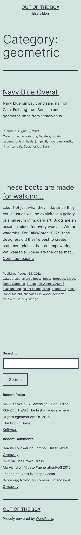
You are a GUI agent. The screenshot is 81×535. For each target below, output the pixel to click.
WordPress (44, 519)
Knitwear (10, 430)
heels (71, 289)
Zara (46, 146)
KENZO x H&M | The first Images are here (36, 410)
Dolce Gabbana (14, 283)
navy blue (56, 141)
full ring (57, 136)
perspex (58, 294)
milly (6, 461)
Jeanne (9, 474)
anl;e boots (33, 278)
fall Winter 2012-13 (50, 283)
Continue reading (18, 258)
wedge (33, 299)
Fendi (46, 289)
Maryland (10, 467)
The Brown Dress (17, 423)
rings (6, 146)
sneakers (9, 299)
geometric (10, 141)
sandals (16, 146)
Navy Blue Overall (31, 92)
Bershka (44, 136)
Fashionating (12, 289)
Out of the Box (40, 7)
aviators (31, 136)
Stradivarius (32, 146)
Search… (10, 353)
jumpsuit (41, 141)
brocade (59, 278)
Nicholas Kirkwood (37, 294)
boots (47, 278)
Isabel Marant (12, 294)
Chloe (71, 278)
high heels (26, 141)
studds (22, 299)
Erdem (31, 283)
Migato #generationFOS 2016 (26, 417)
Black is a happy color (38, 474)
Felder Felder (32, 289)
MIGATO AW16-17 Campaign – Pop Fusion (36, 404)
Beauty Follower (15, 448)
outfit (68, 141)
